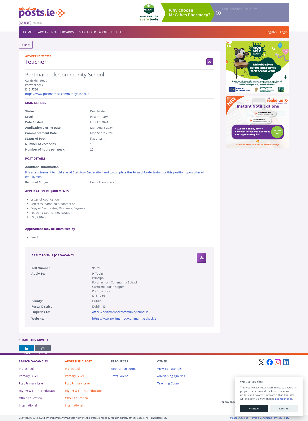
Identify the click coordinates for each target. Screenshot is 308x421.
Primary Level (28, 376)
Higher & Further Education (38, 391)
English (25, 23)
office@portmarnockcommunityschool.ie (120, 312)
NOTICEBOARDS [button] (62, 32)
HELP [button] (119, 32)
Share (26, 348)
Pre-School (26, 369)
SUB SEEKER (87, 32)
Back (26, 45)
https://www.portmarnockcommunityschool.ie (57, 94)
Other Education (30, 398)
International (28, 405)
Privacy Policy (281, 417)
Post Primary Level (31, 383)
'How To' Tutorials (169, 369)
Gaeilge (37, 22)
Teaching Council (169, 383)
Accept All (254, 408)
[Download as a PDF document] (209, 61)
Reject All (284, 408)
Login (284, 32)
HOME (27, 32)
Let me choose (283, 398)
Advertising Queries (171, 376)
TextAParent (119, 376)
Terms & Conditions (261, 417)
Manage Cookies (239, 417)
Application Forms (123, 369)
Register (271, 32)
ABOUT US (106, 32)
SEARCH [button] (40, 32)
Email (43, 348)
